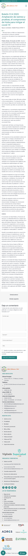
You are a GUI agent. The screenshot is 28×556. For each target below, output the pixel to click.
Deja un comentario (6, 27)
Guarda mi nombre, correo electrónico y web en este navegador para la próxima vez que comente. (14, 352)
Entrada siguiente (14, 299)
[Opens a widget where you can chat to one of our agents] (22, 553)
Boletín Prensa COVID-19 (18, 27)
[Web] (14, 346)
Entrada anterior (14, 294)
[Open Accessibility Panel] (3, 552)
